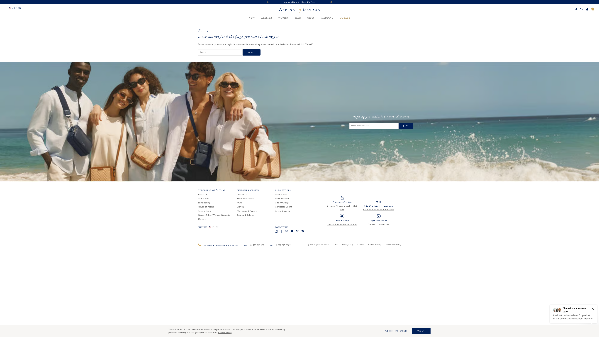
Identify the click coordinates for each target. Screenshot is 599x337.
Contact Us (242, 194)
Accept (421, 331)
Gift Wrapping (282, 203)
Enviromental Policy (393, 245)
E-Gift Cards (281, 194)
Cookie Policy (224, 332)
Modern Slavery (374, 245)
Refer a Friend (204, 211)
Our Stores (203, 199)
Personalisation (282, 199)
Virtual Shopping (282, 211)
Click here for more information (378, 209)
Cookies (360, 245)
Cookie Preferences (397, 331)
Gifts (311, 18)
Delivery (240, 207)
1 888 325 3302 (283, 245)
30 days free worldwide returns (342, 224)
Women (283, 18)
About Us (202, 194)
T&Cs (335, 245)
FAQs (239, 203)
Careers (202, 219)
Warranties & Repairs (247, 211)
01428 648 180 (257, 245)
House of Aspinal (206, 207)
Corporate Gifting (283, 207)
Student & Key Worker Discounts (214, 215)
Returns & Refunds (245, 215)
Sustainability (204, 203)
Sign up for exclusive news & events (381, 117)
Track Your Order (245, 199)
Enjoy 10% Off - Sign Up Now (299, 2)
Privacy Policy (347, 245)
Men (298, 18)
